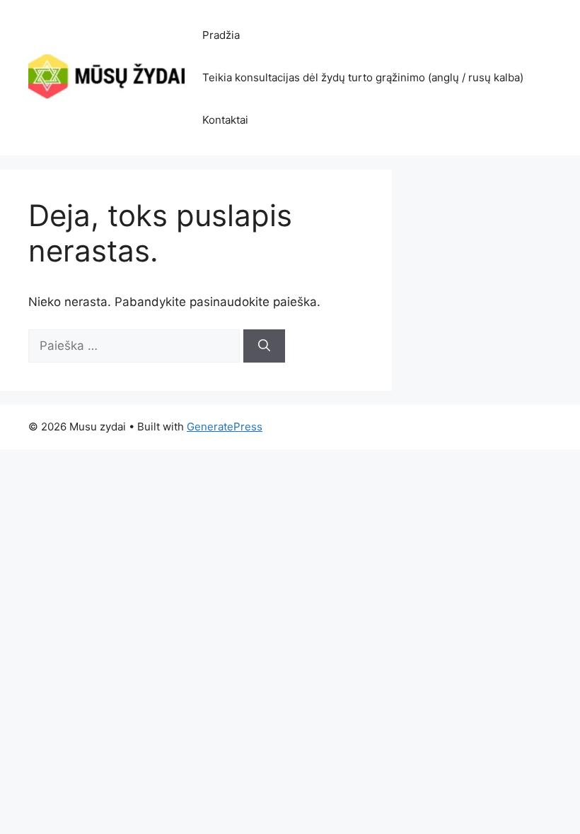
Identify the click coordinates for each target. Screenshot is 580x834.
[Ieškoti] (264, 346)
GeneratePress (224, 426)
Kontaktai (225, 120)
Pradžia (221, 35)
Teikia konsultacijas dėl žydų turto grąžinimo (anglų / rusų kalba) (362, 77)
